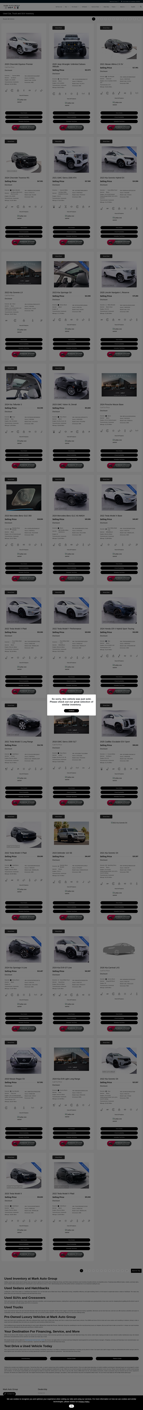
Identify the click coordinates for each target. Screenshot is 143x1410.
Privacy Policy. (84, 1402)
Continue (71, 710)
